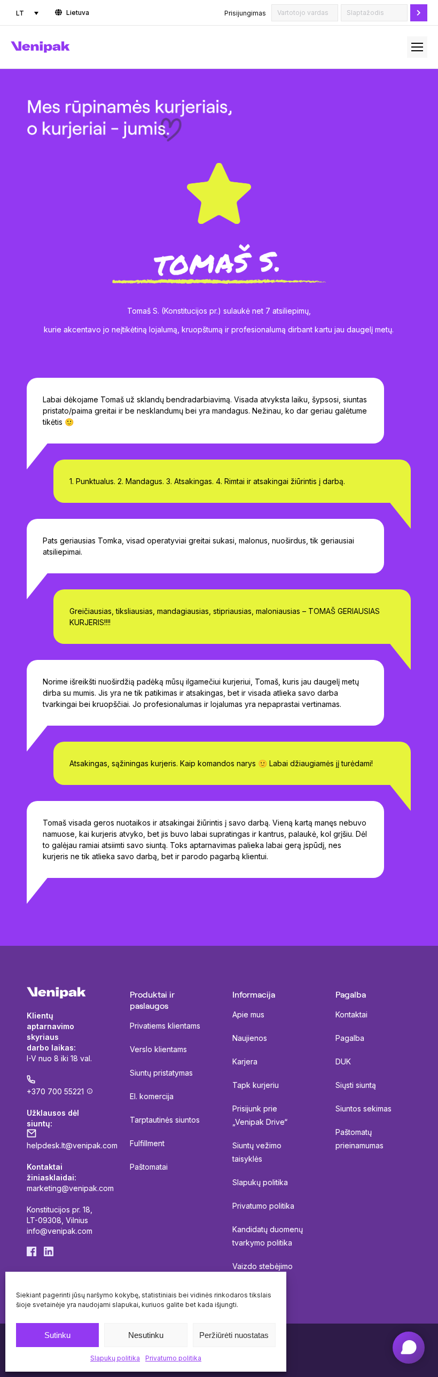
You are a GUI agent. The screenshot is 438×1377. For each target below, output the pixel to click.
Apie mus (248, 1014)
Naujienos (249, 1038)
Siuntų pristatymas (161, 1072)
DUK (343, 1061)
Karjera (244, 1061)
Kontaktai (351, 1014)
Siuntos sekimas (363, 1108)
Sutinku (57, 1335)
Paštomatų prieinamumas (359, 1138)
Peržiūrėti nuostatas (234, 1335)
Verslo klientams (158, 1049)
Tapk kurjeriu (255, 1085)
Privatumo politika (173, 1358)
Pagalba (349, 1038)
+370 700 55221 (55, 1091)
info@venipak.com (59, 1230)
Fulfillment (147, 1143)
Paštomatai (149, 1166)
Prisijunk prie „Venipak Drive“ (259, 1115)
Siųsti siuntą (355, 1085)
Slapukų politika (115, 1358)
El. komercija (152, 1096)
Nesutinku (145, 1335)
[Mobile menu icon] (417, 47)
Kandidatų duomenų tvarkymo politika (267, 1236)
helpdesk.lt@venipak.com (72, 1145)
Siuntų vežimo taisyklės (256, 1152)
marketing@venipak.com (70, 1188)
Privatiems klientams (165, 1025)
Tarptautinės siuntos (165, 1119)
